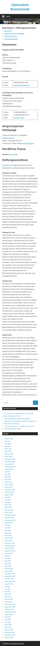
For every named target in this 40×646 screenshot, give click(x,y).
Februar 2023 (9, 538)
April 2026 (8, 449)
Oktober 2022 (9, 548)
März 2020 (8, 627)
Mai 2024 (8, 502)
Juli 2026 (7, 441)
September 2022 (10, 551)
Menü (8, 16)
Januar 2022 (8, 571)
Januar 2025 (8, 487)
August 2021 (9, 584)
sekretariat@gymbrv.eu (21, 85)
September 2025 (10, 467)
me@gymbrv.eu (8, 138)
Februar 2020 (9, 630)
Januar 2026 (8, 456)
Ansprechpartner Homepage (14, 33)
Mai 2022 (8, 561)
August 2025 (9, 469)
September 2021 (10, 581)
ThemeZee (14, 154)
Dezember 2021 (10, 574)
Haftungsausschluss (11, 39)
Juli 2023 (7, 525)
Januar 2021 (8, 602)
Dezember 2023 (10, 515)
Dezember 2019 (10, 632)
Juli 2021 (7, 586)
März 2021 (8, 597)
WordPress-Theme (10, 36)
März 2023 (8, 535)
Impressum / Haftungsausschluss (13, 643)
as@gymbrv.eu (28, 143)
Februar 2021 (9, 599)
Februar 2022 (9, 568)
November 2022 (10, 546)
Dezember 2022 (10, 543)
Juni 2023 (8, 528)
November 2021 (10, 576)
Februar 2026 (9, 454)
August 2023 (9, 523)
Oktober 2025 (9, 464)
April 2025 (8, 479)
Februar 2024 (9, 510)
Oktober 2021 (9, 579)
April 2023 (8, 533)
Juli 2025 (7, 472)
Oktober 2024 (9, 492)
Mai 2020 (8, 622)
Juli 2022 (7, 556)
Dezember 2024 (10, 490)
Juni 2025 (8, 474)
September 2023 (10, 520)
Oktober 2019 (9, 637)
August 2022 (9, 553)
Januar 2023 (8, 541)
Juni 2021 (7, 589)
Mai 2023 (8, 530)
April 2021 (8, 594)
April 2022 (8, 563)
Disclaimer (6, 165)
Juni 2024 (8, 500)
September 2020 (10, 612)
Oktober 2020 (9, 609)
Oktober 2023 (9, 518)
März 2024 (8, 507)
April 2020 (8, 625)
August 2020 (9, 614)
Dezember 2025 (10, 459)
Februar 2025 (9, 484)
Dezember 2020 (10, 604)
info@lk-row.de (19, 118)
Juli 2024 (7, 497)
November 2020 (10, 607)
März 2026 (8, 451)
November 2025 (10, 462)
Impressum (8, 31)
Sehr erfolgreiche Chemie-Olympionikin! (18, 419)
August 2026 (9, 439)
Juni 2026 (8, 444)
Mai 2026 (8, 446)
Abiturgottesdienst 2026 (13, 429)
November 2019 (10, 635)
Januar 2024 (8, 512)
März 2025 (8, 482)
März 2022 (8, 566)
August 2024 (9, 495)
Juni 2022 (8, 558)
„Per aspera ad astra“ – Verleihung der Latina (19, 426)
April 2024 (8, 505)
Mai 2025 (8, 477)
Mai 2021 (7, 592)
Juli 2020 (7, 617)
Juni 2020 (8, 619)
